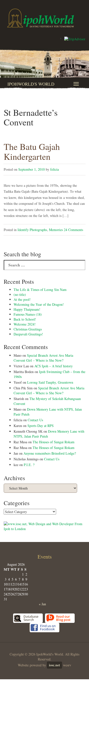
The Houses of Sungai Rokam (53, 442)
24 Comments (73, 229)
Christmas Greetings (28, 329)
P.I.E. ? (29, 464)
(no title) (20, 294)
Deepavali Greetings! (28, 334)
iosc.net (54, 665)
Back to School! (25, 319)
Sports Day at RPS (40, 425)
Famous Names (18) (28, 314)
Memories (56, 229)
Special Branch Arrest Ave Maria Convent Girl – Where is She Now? (43, 358)
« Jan (42, 604)
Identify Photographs (32, 229)
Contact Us (35, 420)
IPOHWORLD (40, 18)
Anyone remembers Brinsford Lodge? (49, 453)
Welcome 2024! (25, 324)
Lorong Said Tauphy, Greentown (50, 382)
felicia (54, 169)
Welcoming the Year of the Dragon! (39, 304)
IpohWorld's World (30, 84)
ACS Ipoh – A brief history (53, 366)
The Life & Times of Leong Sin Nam (40, 289)
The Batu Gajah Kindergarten (32, 151)
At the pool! (22, 299)
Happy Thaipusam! (27, 309)
